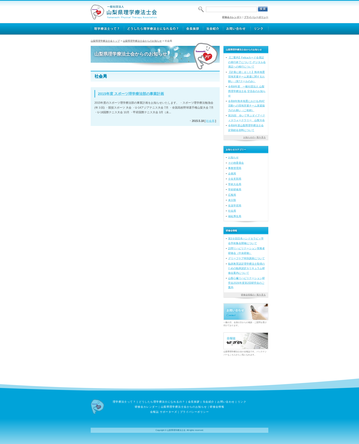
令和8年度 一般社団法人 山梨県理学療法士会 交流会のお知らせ (247, 91)
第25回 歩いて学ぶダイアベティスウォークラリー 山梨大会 (246, 117)
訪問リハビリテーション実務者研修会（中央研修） (246, 250)
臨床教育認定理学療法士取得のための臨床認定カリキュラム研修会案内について (246, 268)
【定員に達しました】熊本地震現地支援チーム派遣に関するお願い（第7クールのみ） (246, 77)
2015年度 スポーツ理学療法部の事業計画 (131, 94)
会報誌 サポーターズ (163, 411)
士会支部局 (234, 178)
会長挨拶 (194, 401)
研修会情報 (217, 406)
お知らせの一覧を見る (254, 137)
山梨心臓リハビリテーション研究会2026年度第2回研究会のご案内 (246, 283)
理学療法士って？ (124, 401)
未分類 (232, 200)
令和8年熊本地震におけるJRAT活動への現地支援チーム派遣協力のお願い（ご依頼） (246, 106)
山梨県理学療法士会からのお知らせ (142, 40)
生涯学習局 (234, 205)
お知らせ (233, 157)
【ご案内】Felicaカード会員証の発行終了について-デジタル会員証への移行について (247, 62)
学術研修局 (234, 189)
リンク (242, 401)
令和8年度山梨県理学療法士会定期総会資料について (246, 127)
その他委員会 (236, 162)
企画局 (232, 173)
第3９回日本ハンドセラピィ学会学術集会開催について (246, 240)
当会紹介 (208, 401)
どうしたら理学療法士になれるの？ (162, 401)
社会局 (210, 120)
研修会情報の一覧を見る (253, 295)
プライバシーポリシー (256, 17)
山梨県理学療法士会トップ (105, 40)
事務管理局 (234, 168)
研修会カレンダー (232, 17)
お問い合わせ (226, 401)
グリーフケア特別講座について (246, 258)
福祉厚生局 (234, 216)
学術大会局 (234, 184)
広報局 (232, 194)
